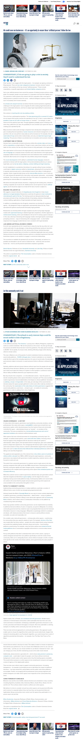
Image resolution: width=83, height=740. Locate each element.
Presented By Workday (61, 179)
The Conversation (26, 254)
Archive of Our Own (46, 520)
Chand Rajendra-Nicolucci (29, 701)
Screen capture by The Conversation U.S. (18, 615)
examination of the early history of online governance (30, 386)
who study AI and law (16, 104)
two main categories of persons (26, 85)
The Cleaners (22, 344)
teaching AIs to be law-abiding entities (23, 113)
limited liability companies (34, 89)
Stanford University (30, 251)
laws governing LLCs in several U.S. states (41, 116)
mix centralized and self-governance (31, 619)
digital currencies (16, 169)
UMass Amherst (15, 701)
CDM (69, 138)
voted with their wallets (34, 438)
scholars (7, 104)
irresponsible (19, 382)
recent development (11, 160)
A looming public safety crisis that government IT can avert (28, 717)
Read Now (66, 121)
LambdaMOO (29, 425)
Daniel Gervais (7, 248)
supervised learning (16, 213)
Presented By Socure (60, 209)
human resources (28, 132)
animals (39, 143)
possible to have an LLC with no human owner (16, 120)
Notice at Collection (43, 1)
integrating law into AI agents (31, 192)
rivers (49, 143)
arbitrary (7, 382)
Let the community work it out (20, 264)
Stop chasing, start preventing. (62, 207)
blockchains (31, 169)
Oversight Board (23, 493)
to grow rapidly (27, 477)
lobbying (25, 164)
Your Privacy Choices (56, 1)
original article (13, 256)
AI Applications (58, 118)
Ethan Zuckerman (8, 699)
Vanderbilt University (28, 248)
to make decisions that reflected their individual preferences (30, 449)
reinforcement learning (9, 215)
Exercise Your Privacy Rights (73, 1)
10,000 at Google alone (24, 357)
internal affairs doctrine (36, 173)
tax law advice (19, 164)
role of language (8, 152)
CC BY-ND (30, 615)
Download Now (66, 182)
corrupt (12, 382)
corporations (11, 145)
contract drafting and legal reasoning (39, 164)
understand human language (35, 160)
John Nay (39, 248)
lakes (43, 143)
